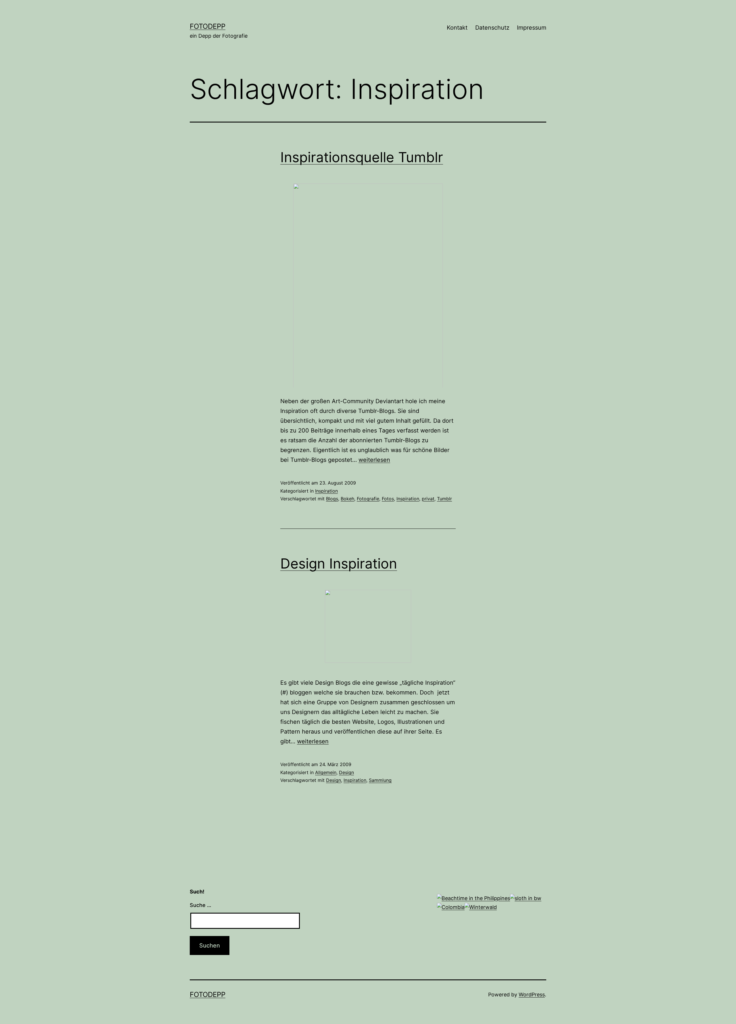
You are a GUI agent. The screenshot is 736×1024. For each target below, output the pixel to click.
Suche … (200, 905)
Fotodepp (207, 26)
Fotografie (368, 499)
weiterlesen (374, 459)
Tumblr (444, 499)
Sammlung (380, 780)
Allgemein (325, 772)
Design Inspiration (338, 563)
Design (346, 772)
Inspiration (326, 491)
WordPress (532, 995)
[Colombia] (451, 907)
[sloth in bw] (525, 898)
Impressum (531, 27)
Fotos (388, 499)
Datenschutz (492, 27)
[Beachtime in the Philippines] (473, 898)
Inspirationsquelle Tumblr (361, 157)
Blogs (332, 499)
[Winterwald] (481, 907)
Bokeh (347, 499)
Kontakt (457, 27)
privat (428, 499)
